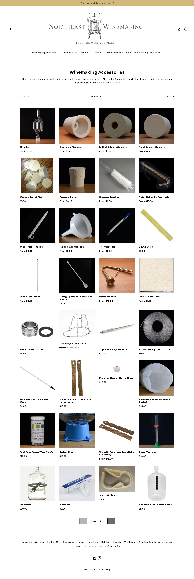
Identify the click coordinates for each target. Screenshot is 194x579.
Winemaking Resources (148, 52)
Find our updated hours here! (97, 3)
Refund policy (112, 546)
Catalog (105, 542)
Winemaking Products (46, 52)
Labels (99, 52)
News (77, 546)
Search (117, 542)
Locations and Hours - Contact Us (40, 542)
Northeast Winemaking (99, 569)
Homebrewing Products (76, 52)
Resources (68, 542)
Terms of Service (92, 546)
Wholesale (129, 542)
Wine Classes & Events (119, 52)
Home (80, 542)
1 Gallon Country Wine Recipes (155, 542)
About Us (92, 542)
